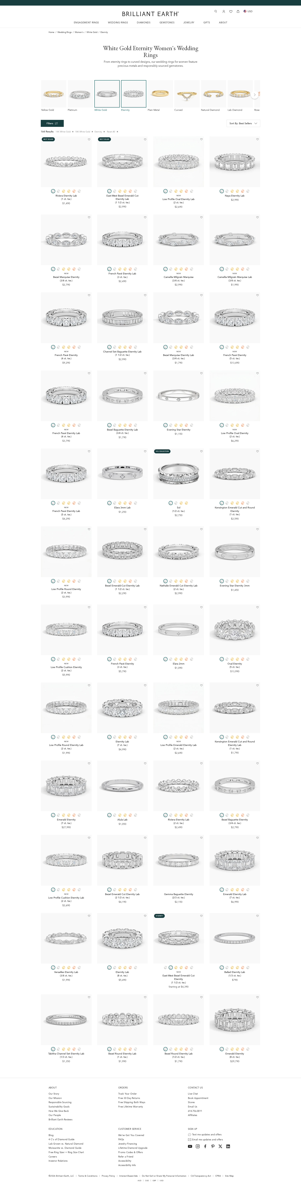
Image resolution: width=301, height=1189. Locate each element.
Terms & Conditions (87, 1176)
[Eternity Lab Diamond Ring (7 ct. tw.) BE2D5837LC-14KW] (122, 707)
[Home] (150, 14)
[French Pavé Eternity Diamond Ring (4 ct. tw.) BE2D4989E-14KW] (66, 317)
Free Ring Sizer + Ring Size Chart (66, 1152)
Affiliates (192, 1115)
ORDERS (123, 1088)
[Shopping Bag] (238, 11)
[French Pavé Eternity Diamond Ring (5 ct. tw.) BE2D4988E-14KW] (235, 317)
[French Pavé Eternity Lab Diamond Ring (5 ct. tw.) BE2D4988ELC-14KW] (66, 473)
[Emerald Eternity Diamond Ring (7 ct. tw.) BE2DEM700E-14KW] (66, 786)
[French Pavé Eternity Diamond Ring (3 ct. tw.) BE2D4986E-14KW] (122, 629)
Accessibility (124, 1161)
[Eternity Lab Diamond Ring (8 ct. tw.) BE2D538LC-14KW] (122, 938)
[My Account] (223, 11)
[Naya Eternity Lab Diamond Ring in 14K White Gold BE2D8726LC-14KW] (235, 161)
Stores (191, 1102)
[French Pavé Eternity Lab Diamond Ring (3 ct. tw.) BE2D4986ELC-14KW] (122, 239)
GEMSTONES (167, 23)
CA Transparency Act (201, 1176)
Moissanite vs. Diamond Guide (65, 1148)
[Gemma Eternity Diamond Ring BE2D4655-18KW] (178, 860)
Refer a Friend (125, 1157)
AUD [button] (139, 1181)
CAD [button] (147, 1181)
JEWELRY (188, 23)
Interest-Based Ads (128, 1176)
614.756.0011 (195, 1111)
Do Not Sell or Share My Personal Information (164, 1176)
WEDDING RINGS (118, 23)
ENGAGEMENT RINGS (86, 23)
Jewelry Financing (127, 1144)
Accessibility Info (127, 1165)
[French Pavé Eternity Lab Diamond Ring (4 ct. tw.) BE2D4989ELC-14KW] (66, 395)
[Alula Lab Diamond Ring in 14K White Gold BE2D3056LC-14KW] (122, 786)
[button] (254, 95)
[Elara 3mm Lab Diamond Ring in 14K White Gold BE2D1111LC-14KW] (122, 473)
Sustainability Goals (59, 1107)
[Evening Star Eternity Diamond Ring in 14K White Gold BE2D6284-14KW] (178, 395)
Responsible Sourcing (60, 1102)
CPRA (218, 1176)
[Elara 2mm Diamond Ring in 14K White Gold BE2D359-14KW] (178, 629)
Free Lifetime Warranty (130, 1107)
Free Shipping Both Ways (131, 1102)
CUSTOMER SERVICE (129, 1129)
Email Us (192, 1107)
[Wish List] (231, 11)
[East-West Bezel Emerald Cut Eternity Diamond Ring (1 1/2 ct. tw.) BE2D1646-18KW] (178, 938)
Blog (51, 1135)
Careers (53, 1157)
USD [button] (161, 1181)
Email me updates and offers (207, 1140)
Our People (55, 1115)
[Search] (215, 11)
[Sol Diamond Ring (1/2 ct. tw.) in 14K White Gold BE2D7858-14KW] (178, 473)
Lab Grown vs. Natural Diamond (66, 1144)
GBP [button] (154, 1181)
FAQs (121, 1139)
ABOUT (223, 23)
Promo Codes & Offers (130, 1152)
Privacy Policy (108, 1176)
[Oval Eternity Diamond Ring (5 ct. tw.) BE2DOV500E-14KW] (235, 629)
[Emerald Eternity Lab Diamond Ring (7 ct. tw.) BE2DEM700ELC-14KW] (235, 860)
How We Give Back (59, 1111)
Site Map (229, 1176)
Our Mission (55, 1098)
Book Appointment (198, 1098)
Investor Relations (58, 1161)
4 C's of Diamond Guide (62, 1139)
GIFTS (206, 23)
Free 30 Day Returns (129, 1098)
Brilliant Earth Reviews (60, 1120)
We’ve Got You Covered (131, 1135)
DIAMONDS (143, 23)
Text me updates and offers (207, 1135)
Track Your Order (127, 1094)
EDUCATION (56, 1129)
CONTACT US (195, 1088)
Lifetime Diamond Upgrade (132, 1148)
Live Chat (193, 1094)
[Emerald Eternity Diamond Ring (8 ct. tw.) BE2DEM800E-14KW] (235, 1019)
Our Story (54, 1094)
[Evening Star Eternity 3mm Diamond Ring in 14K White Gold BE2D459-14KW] (235, 551)
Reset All (112, 132)
